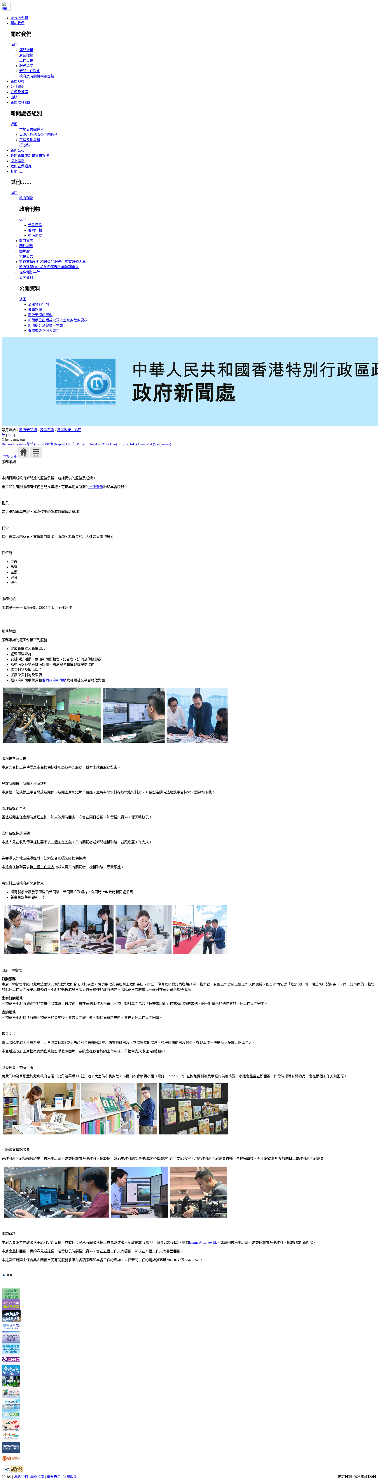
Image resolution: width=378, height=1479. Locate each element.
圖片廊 (24, 251)
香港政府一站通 (69, 430)
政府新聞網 (28, 430)
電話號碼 (96, 487)
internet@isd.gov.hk (203, 1242)
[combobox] (189, 442)
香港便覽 (35, 235)
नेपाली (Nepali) (55, 444)
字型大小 (10, 457)
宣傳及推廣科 (29, 140)
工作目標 (26, 60)
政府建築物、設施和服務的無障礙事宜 (49, 267)
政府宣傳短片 (21, 166)
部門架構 (26, 50)
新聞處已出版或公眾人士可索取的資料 (58, 320)
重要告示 (54, 1477)
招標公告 (26, 256)
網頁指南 (37, 1477)
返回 (14, 45)
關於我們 (17, 23)
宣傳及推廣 (19, 92)
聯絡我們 (21, 1477)
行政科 (24, 145)
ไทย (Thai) (109, 444)
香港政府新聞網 (54, 680)
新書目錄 (35, 225)
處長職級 (26, 55)
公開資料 (26, 277)
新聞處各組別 (21, 102)
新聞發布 (17, 81)
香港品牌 (47, 430)
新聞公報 (17, 150)
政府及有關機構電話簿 (36, 76)
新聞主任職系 (29, 71)
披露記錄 (35, 310)
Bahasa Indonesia (14, 444)
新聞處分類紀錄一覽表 (45, 325)
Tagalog (94, 444)
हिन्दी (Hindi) (35, 444)
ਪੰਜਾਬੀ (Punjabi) (77, 444)
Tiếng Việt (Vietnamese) (154, 444)
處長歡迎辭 (19, 18)
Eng (10, 435)
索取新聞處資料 (40, 315)
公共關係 (17, 87)
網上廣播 (17, 161)
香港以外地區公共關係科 (38, 135)
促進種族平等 (29, 272)
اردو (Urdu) (127, 444)
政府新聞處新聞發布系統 (29, 156)
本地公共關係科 (31, 129)
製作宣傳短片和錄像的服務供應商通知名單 (52, 262)
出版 (14, 97)
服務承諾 (26, 66)
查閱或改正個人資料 (44, 331)
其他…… (17, 171)
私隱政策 (70, 1477)
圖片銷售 (26, 246)
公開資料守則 (38, 304)
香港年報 (35, 230)
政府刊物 (26, 198)
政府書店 (26, 241)
